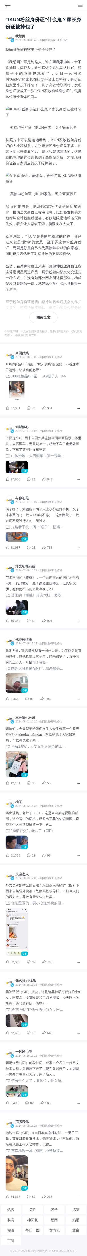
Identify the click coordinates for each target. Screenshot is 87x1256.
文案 (75, 1230)
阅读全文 (43, 317)
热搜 (10, 1210)
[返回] (5, 6)
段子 (54, 1210)
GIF (58, 40)
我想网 (20, 36)
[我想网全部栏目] (82, 6)
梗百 (10, 1230)
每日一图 (32, 1230)
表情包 (54, 1230)
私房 (10, 1220)
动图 (39, 1250)
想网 (54, 1220)
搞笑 (75, 1210)
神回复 (32, 1220)
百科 (10, 1241)
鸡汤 (75, 1220)
